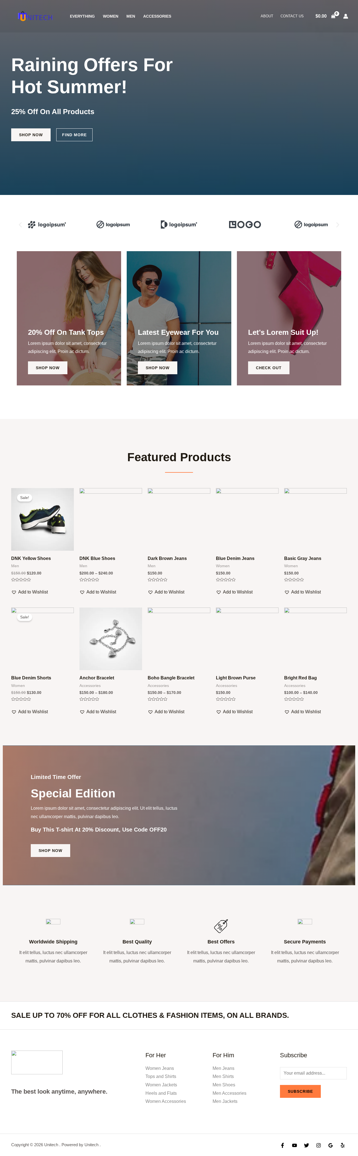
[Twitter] (306, 1145)
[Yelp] (342, 1145)
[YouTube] (294, 1145)
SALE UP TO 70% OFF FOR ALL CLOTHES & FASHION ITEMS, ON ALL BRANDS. (150, 1015)
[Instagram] (318, 1145)
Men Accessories (229, 1093)
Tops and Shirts (160, 1076)
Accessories (157, 16)
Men (130, 16)
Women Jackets (161, 1084)
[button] (20, 224)
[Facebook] (282, 1145)
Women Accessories (165, 1101)
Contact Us (292, 16)
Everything (82, 16)
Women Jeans (159, 1068)
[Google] (330, 1145)
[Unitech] (35, 15)
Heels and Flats (161, 1093)
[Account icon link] (345, 16)
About (267, 16)
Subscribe (300, 1091)
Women (110, 16)
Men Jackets (225, 1101)
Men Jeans (223, 1068)
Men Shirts (223, 1076)
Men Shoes (224, 1084)
